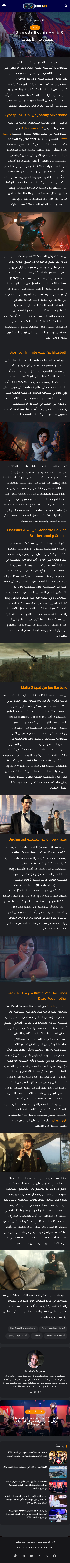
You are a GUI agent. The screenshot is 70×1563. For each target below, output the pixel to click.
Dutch (51, 1006)
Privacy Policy (35, 1548)
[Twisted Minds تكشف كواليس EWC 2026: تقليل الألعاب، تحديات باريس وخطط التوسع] (58, 1457)
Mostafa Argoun (35, 1371)
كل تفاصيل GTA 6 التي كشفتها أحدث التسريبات (25, 1467)
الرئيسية (38, 20)
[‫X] (35, 1392)
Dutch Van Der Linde (52, 1329)
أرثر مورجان (59, 1120)
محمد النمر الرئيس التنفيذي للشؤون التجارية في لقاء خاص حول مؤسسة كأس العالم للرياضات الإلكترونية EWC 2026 (25, 1500)
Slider (36, 1336)
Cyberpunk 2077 (32, 128)
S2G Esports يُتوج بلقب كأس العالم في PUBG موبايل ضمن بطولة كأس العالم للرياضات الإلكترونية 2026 (26, 1485)
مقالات (29, 20)
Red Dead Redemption (22, 1329)
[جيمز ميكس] (35, 6)
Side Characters (54, 1336)
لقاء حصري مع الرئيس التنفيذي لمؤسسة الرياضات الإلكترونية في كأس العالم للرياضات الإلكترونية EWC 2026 (26, 1514)
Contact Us (22, 1548)
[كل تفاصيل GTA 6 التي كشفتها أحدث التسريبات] (58, 1472)
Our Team (48, 1548)
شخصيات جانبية (17, 1336)
